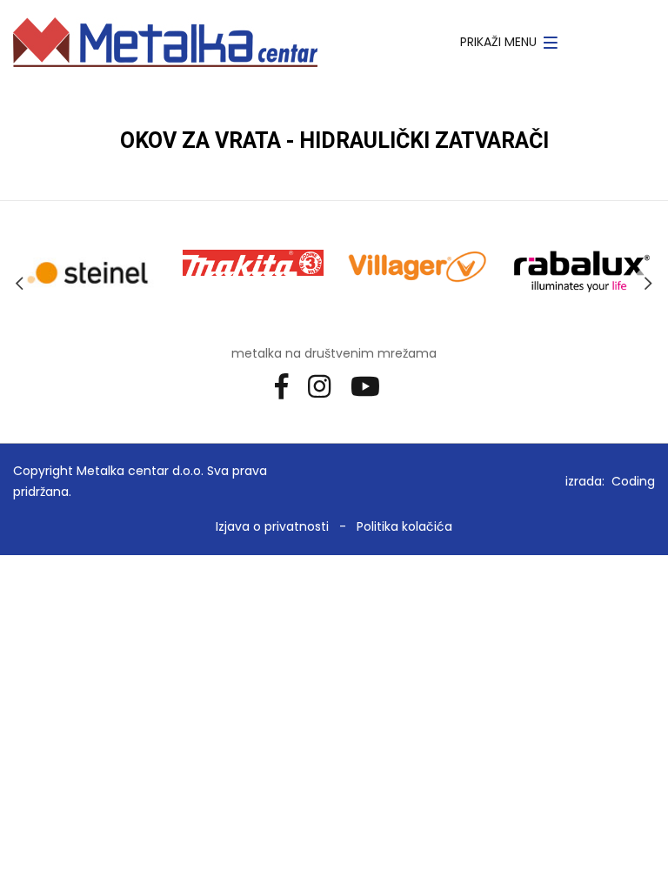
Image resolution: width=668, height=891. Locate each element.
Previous (19, 283)
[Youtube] (372, 385)
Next (648, 283)
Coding (633, 481)
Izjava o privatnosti (272, 526)
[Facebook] (288, 385)
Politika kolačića (404, 526)
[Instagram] (326, 385)
